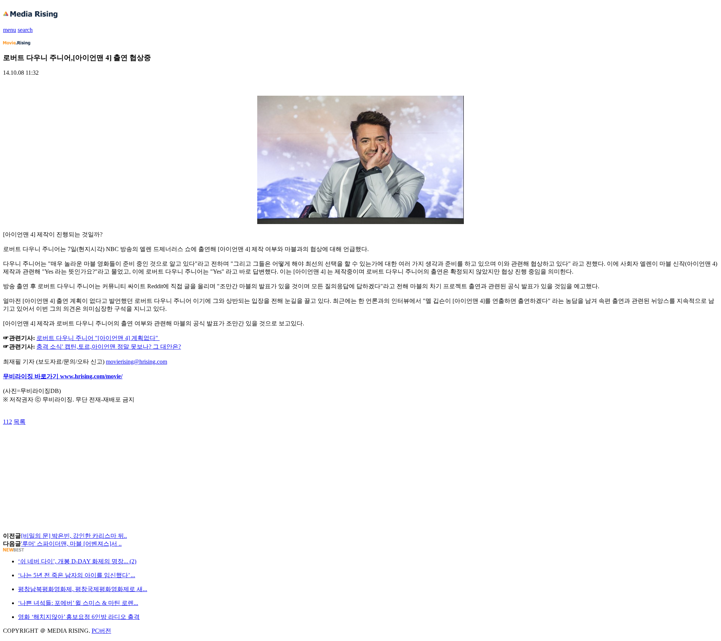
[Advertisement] (63, 442)
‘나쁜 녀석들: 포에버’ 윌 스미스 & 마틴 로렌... (78, 603)
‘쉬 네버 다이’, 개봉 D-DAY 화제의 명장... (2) (77, 561)
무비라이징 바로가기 (31, 376)
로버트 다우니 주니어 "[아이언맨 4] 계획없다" (97, 338)
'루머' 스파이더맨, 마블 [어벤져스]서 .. (71, 543)
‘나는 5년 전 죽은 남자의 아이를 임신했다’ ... (76, 575)
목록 (20, 421)
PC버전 (101, 630)
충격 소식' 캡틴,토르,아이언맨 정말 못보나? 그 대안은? (108, 346)
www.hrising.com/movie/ (91, 376)
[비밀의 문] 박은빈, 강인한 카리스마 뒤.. (74, 536)
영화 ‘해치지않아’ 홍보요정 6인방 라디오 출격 (79, 617)
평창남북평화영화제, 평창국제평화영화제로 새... (82, 589)
